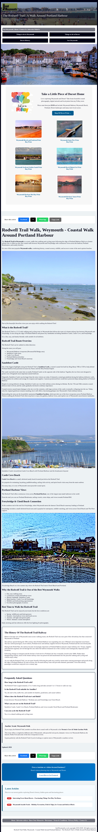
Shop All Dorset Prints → (62, 113)
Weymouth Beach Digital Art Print (69, 168)
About (16, 29)
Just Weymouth (8, 29)
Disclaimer (48, 820)
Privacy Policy (73, 820)
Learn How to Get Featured (48, 775)
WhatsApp (42, 219)
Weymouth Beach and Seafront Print (28, 141)
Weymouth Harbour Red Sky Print (28, 195)
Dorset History (25, 40)
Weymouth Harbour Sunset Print (70, 197)
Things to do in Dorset (72, 34)
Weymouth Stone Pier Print (69, 141)
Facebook (23, 219)
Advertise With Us (34, 29)
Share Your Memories (36, 820)
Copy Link (55, 220)
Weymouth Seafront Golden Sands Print (28, 168)
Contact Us (23, 29)
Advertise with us (22, 820)
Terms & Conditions (60, 820)
